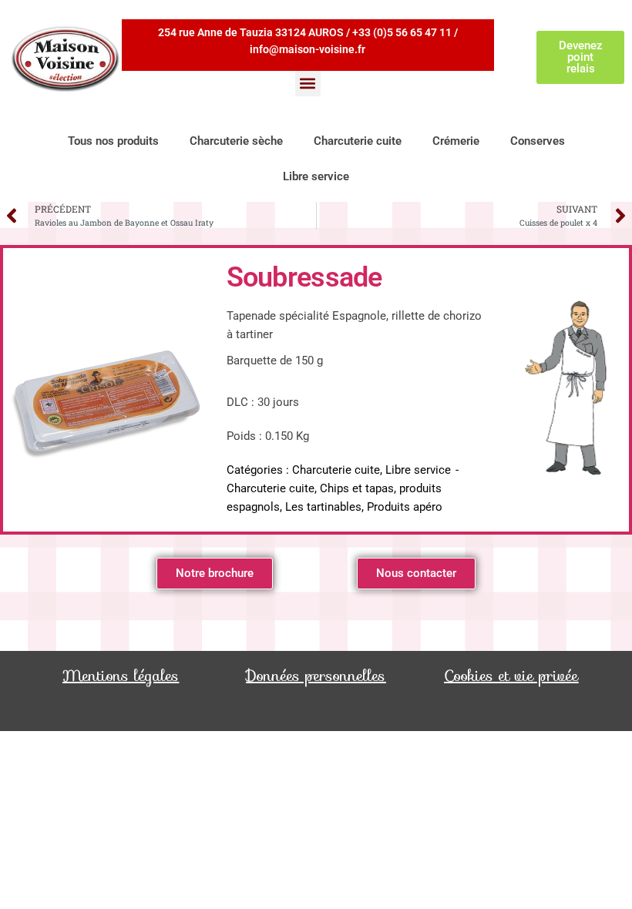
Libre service (316, 176)
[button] (308, 83)
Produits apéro (404, 507)
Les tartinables (323, 507)
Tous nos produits (113, 141)
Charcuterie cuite (358, 141)
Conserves (537, 141)
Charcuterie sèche (236, 141)
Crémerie (455, 141)
